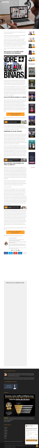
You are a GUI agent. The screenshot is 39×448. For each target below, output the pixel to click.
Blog (9, 441)
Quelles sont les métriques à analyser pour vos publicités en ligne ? (15, 339)
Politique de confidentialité (20, 445)
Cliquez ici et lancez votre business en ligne (15, 274)
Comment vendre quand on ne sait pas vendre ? (16, 235)
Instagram (5, 430)
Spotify (5, 436)
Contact (16, 445)
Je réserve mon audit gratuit (31, 440)
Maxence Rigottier (12, 374)
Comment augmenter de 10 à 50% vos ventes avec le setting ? (15, 359)
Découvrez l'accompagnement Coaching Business (14, 114)
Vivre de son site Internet (6, 441)
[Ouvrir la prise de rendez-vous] (37, 446)
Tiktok (5, 438)
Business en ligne (12, 441)
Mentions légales (25, 445)
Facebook (5, 427)
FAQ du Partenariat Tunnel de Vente (11, 445)
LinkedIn (5, 433)
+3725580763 (6, 445)
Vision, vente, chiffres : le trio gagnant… (15, 300)
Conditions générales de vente (31, 445)
